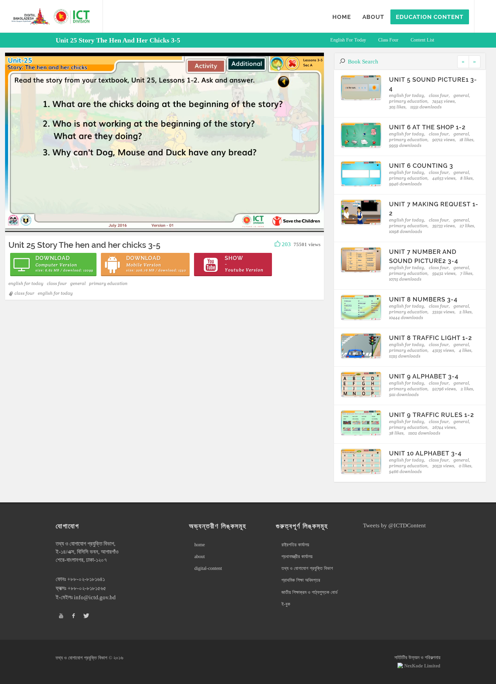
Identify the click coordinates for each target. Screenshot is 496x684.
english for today (348, 40)
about (199, 556)
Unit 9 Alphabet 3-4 (424, 376)
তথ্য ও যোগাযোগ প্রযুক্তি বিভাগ (307, 568)
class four (388, 40)
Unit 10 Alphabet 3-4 (425, 453)
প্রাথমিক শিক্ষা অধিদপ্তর (300, 580)
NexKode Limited (422, 665)
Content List (422, 40)
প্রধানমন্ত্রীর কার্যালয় (296, 556)
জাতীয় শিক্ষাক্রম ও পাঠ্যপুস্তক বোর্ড (309, 592)
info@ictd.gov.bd (95, 597)
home (199, 544)
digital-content (208, 568)
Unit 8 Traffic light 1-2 (430, 337)
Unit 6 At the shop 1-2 (427, 127)
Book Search (363, 61)
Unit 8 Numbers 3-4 (423, 299)
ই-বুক (285, 604)
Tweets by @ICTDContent (394, 525)
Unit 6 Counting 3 (421, 165)
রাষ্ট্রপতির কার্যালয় (295, 544)
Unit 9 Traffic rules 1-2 (431, 414)
